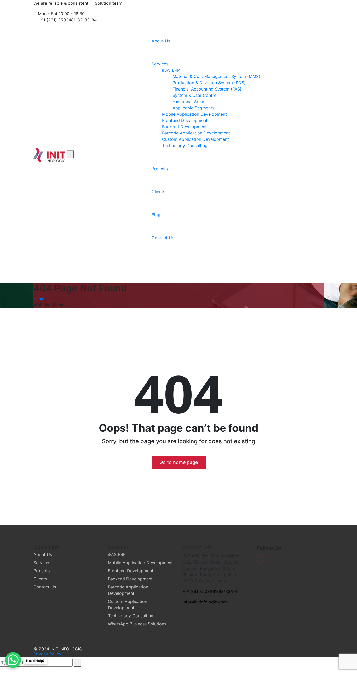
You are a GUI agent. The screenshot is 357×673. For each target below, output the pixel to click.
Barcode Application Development (196, 133)
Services (160, 63)
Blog (156, 214)
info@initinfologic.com (204, 601)
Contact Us (163, 237)
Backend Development (184, 126)
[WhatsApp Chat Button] (13, 660)
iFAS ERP (171, 70)
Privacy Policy (47, 654)
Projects (160, 168)
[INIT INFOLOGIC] (49, 154)
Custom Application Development (195, 139)
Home (38, 298)
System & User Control (195, 95)
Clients (158, 191)
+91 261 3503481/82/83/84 (209, 591)
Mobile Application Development (194, 114)
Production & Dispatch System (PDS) (209, 82)
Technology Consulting (185, 145)
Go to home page (178, 462)
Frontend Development (185, 120)
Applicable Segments (193, 107)
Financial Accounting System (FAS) (206, 89)
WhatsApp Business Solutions (137, 623)
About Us (161, 40)
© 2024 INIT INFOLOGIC (57, 649)
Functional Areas (188, 101)
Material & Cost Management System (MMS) (216, 76)
